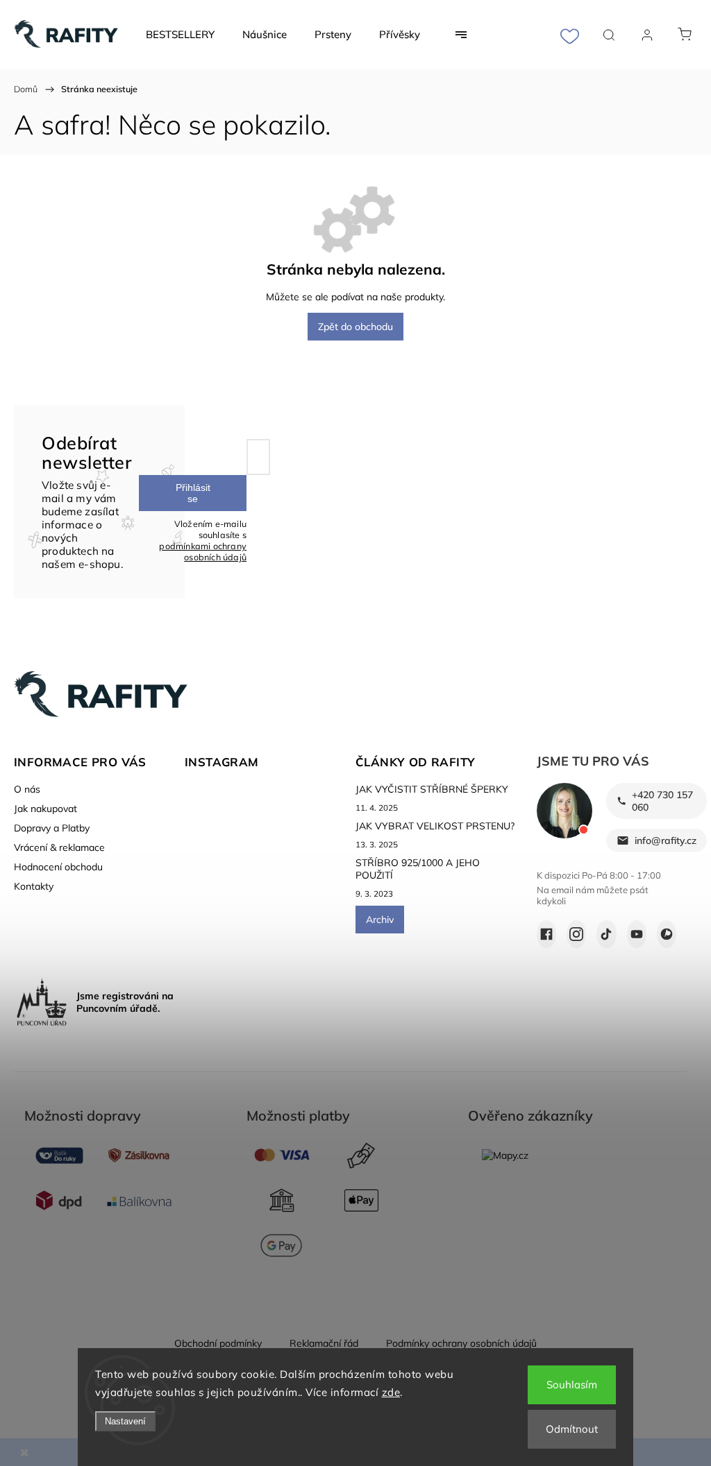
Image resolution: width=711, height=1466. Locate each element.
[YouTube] (636, 934)
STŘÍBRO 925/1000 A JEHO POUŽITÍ (418, 868)
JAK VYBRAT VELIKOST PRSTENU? (435, 826)
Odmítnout (572, 1428)
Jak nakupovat (45, 808)
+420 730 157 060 (662, 800)
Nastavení (125, 1421)
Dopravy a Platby (52, 828)
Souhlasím (571, 1384)
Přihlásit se (193, 493)
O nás (27, 789)
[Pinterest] (666, 934)
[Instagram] (576, 934)
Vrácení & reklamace (59, 847)
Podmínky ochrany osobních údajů (461, 1343)
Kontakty (33, 886)
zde (391, 1392)
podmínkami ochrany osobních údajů (202, 551)
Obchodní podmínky (218, 1343)
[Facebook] (546, 934)
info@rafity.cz (665, 840)
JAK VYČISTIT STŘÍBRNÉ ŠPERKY (432, 789)
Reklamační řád (324, 1343)
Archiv (380, 919)
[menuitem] (180, 34)
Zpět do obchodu (355, 326)
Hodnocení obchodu (58, 867)
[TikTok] (606, 934)
